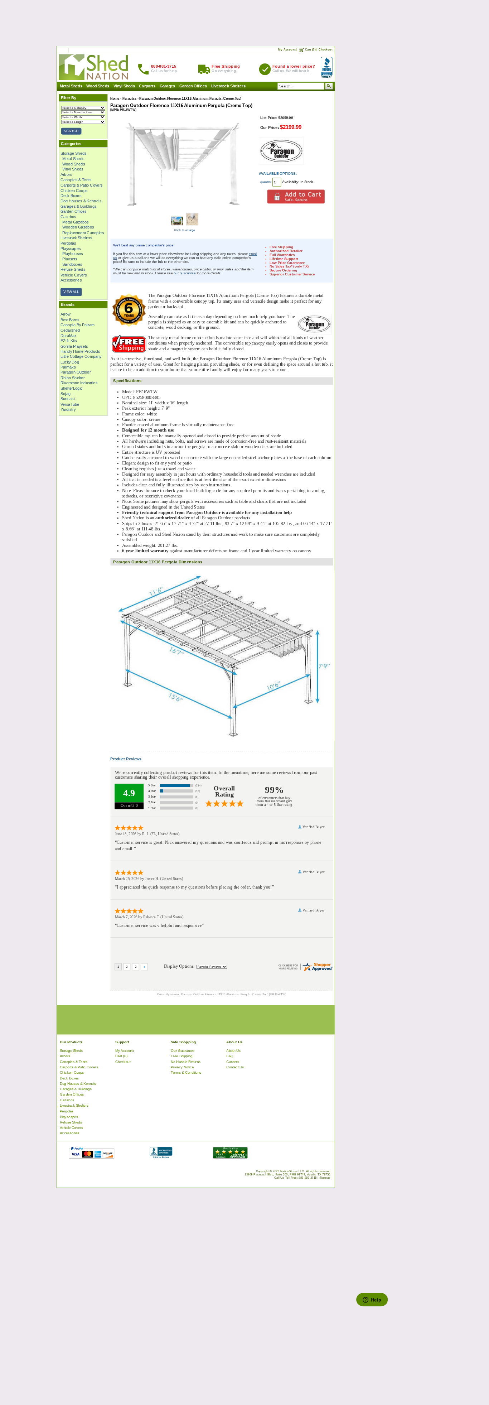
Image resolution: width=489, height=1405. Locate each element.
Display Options (178, 966)
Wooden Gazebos (78, 227)
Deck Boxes (70, 195)
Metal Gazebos (75, 222)
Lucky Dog (69, 362)
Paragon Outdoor (75, 372)
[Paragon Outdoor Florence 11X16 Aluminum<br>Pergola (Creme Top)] (184, 210)
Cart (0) (310, 49)
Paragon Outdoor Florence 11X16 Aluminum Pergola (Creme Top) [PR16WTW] (233, 994)
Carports (147, 86)
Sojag (65, 393)
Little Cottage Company (80, 356)
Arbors (66, 174)
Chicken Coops (73, 190)
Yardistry (67, 409)
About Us (233, 1050)
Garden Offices (193, 86)
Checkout (325, 49)
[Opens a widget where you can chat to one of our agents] (372, 1300)
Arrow (65, 314)
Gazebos (68, 217)
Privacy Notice (182, 1067)
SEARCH (71, 131)
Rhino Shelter (72, 377)
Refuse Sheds (72, 269)
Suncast (67, 398)
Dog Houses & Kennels (80, 201)
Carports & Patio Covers (81, 185)
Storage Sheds (73, 153)
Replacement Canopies (83, 232)
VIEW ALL (70, 292)
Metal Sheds (71, 86)
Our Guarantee (183, 1050)
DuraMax (68, 335)
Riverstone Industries (78, 383)
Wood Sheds (97, 86)
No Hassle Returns (186, 1061)
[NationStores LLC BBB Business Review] (161, 1156)
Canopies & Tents (75, 180)
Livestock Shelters (228, 86)
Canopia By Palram (77, 325)
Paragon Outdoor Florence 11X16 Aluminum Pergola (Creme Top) (190, 98)
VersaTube (69, 404)
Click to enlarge (184, 229)
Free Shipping (181, 1056)
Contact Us (235, 1067)
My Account (287, 49)
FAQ (229, 1056)
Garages (167, 86)
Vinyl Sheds (124, 86)
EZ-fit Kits (68, 340)
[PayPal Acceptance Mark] (91, 1156)
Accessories (70, 280)
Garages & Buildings (78, 206)
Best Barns (69, 319)
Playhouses (72, 253)
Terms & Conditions (186, 1072)
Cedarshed (70, 330)
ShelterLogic (71, 388)
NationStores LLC (292, 1171)
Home (114, 98)
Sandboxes (72, 264)
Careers (232, 1061)
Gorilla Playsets (74, 346)
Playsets (69, 259)
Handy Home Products (80, 351)
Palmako (68, 367)
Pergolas (68, 243)
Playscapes (70, 248)
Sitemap (324, 1177)
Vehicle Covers (73, 275)
